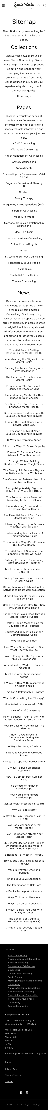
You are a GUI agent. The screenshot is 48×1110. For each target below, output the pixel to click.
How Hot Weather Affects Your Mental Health (24, 835)
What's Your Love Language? (24, 878)
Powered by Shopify (35, 1105)
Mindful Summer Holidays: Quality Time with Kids (24, 597)
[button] (3, 5)
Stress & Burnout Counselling (23, 995)
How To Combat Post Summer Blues (24, 778)
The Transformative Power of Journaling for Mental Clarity (24, 498)
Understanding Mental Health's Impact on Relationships (24, 396)
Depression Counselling (20, 973)
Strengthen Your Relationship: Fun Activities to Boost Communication (24, 588)
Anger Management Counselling (24, 155)
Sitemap (9, 1081)
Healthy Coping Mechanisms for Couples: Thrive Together (24, 624)
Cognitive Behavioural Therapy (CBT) (24, 184)
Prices (24, 250)
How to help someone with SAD (24, 704)
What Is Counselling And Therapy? (24, 698)
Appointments (23, 168)
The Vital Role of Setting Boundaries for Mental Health (24, 351)
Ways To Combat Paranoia (24, 897)
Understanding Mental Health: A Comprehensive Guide (24, 534)
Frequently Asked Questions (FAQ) (24, 204)
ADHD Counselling (24, 143)
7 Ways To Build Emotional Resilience (24, 769)
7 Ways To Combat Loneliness (24, 903)
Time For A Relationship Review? (24, 692)
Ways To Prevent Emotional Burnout (24, 871)
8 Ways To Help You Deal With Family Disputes (24, 911)
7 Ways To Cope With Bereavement (24, 761)
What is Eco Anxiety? (24, 641)
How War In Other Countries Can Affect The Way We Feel (24, 648)
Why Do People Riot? (24, 809)
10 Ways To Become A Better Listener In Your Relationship (24, 454)
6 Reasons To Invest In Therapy (24, 854)
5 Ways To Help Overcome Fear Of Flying (24, 817)
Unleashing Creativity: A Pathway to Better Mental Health (24, 525)
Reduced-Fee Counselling (21, 991)
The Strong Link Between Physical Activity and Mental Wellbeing (24, 472)
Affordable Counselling (24, 149)
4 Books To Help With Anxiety (24, 891)
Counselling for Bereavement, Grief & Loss (24, 175)
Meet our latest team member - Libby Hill (24, 570)
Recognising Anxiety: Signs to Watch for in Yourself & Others (24, 489)
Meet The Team (24, 232)
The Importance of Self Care (24, 885)
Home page (24, 96)
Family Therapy (24, 198)
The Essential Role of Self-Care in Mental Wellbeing (24, 516)
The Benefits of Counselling (24, 710)
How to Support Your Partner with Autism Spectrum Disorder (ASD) (24, 718)
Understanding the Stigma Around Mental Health (24, 360)
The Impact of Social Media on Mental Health (24, 378)
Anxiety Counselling (24, 161)
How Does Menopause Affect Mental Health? (24, 826)
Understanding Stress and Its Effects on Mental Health (24, 507)
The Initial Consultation (24, 275)
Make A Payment (24, 216)
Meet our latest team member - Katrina (24, 675)
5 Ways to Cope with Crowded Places (24, 754)
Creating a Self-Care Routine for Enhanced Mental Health (24, 405)
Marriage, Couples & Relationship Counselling (24, 224)
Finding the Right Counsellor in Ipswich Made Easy (24, 423)
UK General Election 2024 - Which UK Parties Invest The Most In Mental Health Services (24, 846)
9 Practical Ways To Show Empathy (24, 446)
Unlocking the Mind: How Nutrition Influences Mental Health (24, 606)
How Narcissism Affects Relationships (24, 796)
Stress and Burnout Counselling (24, 256)
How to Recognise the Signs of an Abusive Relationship (23, 657)
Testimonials (23, 269)
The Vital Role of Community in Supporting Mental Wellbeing (24, 552)
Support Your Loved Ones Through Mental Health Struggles (24, 615)
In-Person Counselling (24, 210)
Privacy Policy (12, 1069)
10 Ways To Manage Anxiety (24, 746)
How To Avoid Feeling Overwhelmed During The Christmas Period (24, 737)
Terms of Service (13, 1075)
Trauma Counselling (24, 281)
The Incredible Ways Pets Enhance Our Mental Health (24, 543)
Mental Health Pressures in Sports (24, 803)
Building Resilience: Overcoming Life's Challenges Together (24, 561)
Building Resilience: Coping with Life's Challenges (24, 369)
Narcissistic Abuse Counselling (24, 238)
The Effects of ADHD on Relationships (24, 787)
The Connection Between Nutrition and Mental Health (24, 480)
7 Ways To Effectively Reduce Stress (24, 929)
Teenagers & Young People (24, 262)
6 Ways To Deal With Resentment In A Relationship (24, 684)
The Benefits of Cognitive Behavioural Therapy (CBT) (24, 920)
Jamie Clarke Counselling (20, 1105)
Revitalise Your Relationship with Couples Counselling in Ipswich (24, 414)
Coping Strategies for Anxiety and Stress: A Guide (24, 579)
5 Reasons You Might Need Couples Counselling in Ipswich (24, 432)
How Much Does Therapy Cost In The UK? (24, 862)
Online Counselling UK (24, 244)
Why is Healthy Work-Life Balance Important (24, 666)
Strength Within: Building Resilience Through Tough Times (24, 463)
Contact (24, 192)
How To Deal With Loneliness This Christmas (24, 727)
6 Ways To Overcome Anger (24, 440)
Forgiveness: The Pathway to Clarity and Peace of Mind (23, 387)
